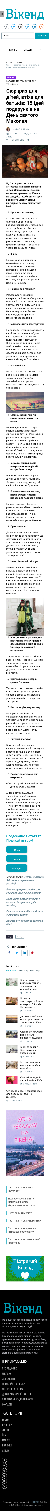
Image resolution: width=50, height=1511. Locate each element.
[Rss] (41, 26)
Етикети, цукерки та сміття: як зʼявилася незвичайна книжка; (23, 891)
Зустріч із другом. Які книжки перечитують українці (25, 880)
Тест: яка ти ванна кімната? (24, 1220)
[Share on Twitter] (17, 953)
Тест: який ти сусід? (20, 1212)
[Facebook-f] (6, 26)
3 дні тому (28, 992)
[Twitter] (13, 26)
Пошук (42, 35)
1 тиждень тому (30, 1084)
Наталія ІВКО (20, 129)
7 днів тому (28, 1072)
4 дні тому (28, 1011)
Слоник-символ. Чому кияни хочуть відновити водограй (31, 1034)
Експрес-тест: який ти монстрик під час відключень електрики (21, 1202)
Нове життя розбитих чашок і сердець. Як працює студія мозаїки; (23, 902)
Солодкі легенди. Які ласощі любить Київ (31, 1079)
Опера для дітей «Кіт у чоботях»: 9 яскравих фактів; (24, 913)
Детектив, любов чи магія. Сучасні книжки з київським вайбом (31, 1019)
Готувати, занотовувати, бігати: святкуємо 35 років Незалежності (31, 1002)
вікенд (19, 937)
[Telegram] (27, 26)
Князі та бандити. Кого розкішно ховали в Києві (29, 1049)
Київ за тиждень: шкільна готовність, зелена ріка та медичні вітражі (30, 984)
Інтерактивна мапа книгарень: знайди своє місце (30, 1065)
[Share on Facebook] (9, 953)
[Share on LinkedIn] (25, 953)
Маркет (19, 62)
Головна (9, 62)
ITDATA (35, 1502)
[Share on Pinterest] (32, 953)
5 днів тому (28, 1041)
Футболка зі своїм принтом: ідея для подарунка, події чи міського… (24, 1093)
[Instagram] (20, 26)
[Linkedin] (34, 26)
